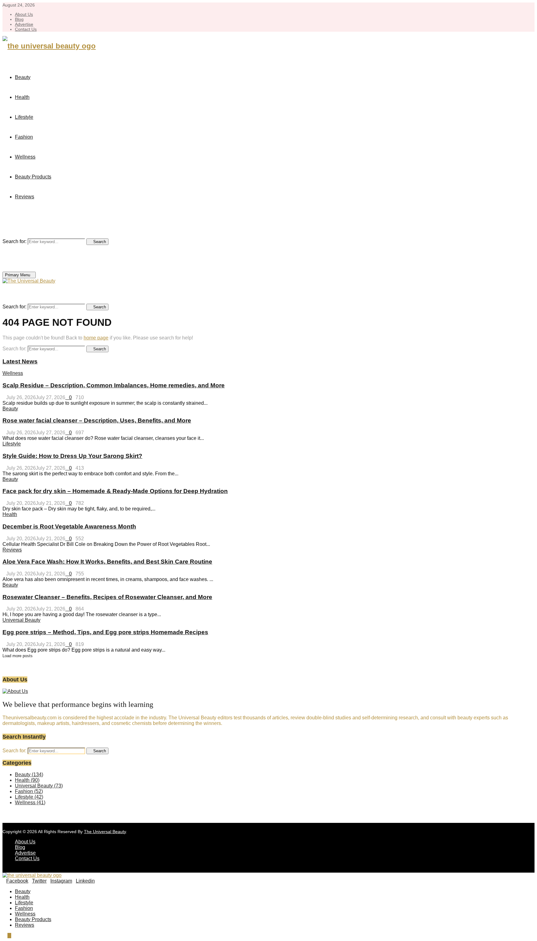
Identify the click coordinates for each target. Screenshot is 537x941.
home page (96, 337)
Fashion (24, 137)
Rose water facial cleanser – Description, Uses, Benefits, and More (96, 420)
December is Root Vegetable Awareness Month (69, 526)
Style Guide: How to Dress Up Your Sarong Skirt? (72, 456)
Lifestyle (24, 117)
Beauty (22, 77)
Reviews (24, 196)
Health (22, 97)
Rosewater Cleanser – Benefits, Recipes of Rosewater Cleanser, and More (107, 597)
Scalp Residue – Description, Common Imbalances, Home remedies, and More (113, 385)
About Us (24, 14)
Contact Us (26, 29)
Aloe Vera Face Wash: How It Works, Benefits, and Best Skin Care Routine (107, 561)
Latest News (20, 361)
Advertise (24, 24)
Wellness (25, 156)
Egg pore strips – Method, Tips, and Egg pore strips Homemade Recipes (105, 632)
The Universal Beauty (105, 831)
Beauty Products (33, 176)
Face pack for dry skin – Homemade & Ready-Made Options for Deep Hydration (115, 491)
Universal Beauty (21, 620)
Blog (19, 19)
